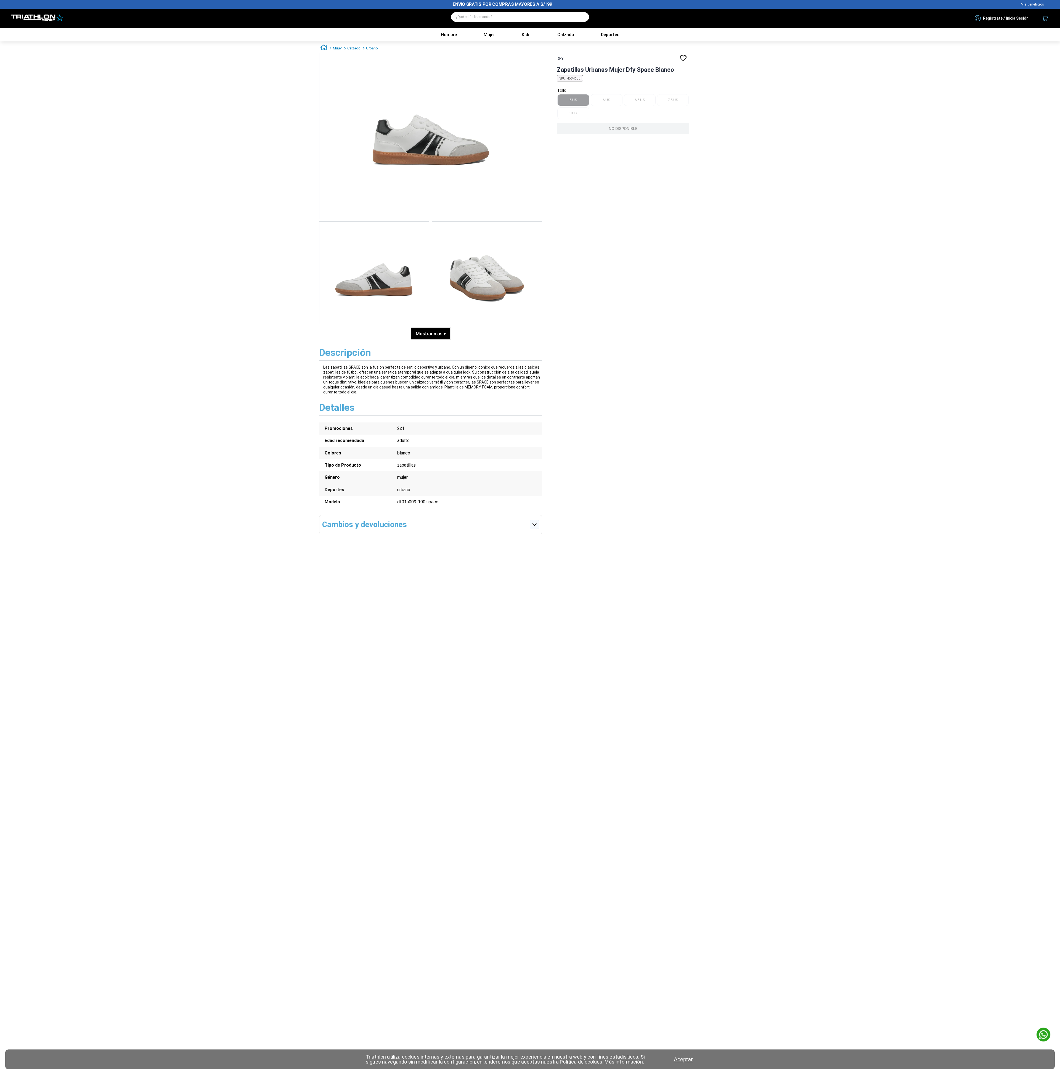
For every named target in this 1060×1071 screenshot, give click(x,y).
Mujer (489, 34)
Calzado (354, 48)
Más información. (624, 1062)
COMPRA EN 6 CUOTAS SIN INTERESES (502, 4)
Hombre (449, 34)
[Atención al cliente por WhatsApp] (1043, 1035)
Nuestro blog (1032, 4)
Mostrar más (431, 333)
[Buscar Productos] (582, 17)
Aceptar (683, 1059)
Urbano (372, 48)
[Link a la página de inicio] (323, 48)
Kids (526, 34)
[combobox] (520, 18)
